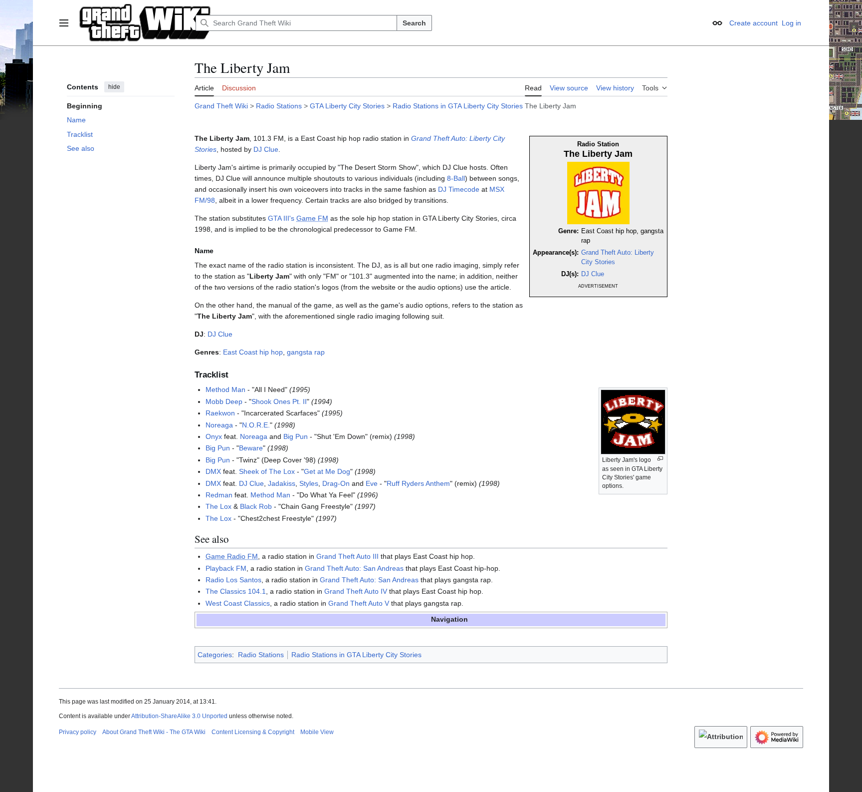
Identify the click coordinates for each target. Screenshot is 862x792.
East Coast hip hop (253, 352)
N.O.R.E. (256, 425)
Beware (251, 448)
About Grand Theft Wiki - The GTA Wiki (154, 732)
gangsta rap (306, 352)
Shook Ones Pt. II (279, 401)
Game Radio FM (232, 556)
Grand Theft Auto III (347, 556)
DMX (213, 471)
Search (414, 23)
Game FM (312, 218)
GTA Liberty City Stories (347, 106)
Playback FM (226, 568)
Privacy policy (77, 732)
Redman (219, 495)
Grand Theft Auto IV (355, 591)
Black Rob (256, 506)
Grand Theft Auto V (358, 603)
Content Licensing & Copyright (253, 732)
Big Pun (295, 436)
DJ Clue (592, 274)
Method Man (225, 390)
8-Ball (456, 178)
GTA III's (281, 218)
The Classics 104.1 (236, 591)
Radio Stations (279, 106)
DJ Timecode (458, 189)
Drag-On (336, 483)
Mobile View (317, 732)
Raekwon (220, 413)
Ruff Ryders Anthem (418, 483)
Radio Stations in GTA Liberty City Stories (458, 106)
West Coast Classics (238, 603)
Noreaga (219, 425)
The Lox (218, 506)
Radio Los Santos (233, 580)
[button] (64, 23)
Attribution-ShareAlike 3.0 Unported (179, 716)
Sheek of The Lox (267, 471)
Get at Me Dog (327, 471)
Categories (215, 655)
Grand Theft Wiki (221, 106)
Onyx (214, 436)
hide (114, 86)
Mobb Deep (224, 401)
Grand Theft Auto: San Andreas (354, 568)
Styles (308, 483)
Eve (372, 483)
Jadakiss (281, 483)
